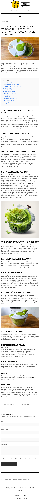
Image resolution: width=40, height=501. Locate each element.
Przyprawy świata (8, 489)
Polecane (32, 487)
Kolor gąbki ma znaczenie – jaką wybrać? (23, 407)
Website (3, 437)
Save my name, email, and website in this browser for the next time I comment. (19, 458)
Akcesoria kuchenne (11, 487)
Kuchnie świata (23, 487)
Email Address (5, 429)
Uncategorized (27, 489)
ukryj (12, 80)
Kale (25, 495)
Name (3, 421)
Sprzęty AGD (17, 489)
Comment (4, 444)
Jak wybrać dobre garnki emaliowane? (16, 404)
